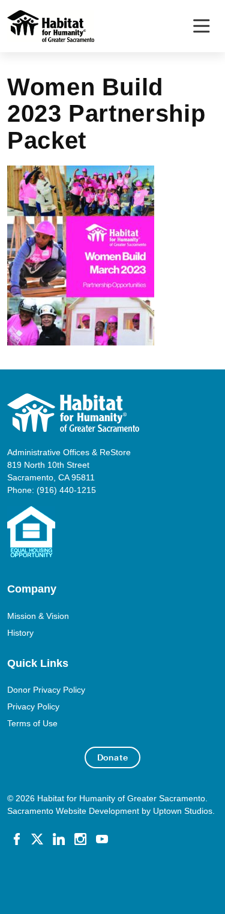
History (20, 633)
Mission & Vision (38, 616)
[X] (37, 838)
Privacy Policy (33, 706)
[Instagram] (80, 838)
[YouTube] (102, 838)
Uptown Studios (182, 811)
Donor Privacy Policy (46, 689)
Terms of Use (32, 723)
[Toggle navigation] (201, 26)
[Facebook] (16, 838)
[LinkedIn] (59, 838)
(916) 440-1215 (66, 490)
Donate (112, 757)
